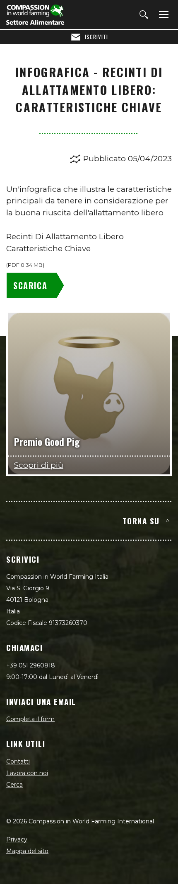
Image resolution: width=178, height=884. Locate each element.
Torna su (141, 520)
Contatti (18, 761)
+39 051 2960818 (30, 665)
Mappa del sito (27, 851)
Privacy (16, 839)
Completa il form (30, 719)
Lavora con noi (27, 773)
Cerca (14, 784)
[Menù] (162, 15)
